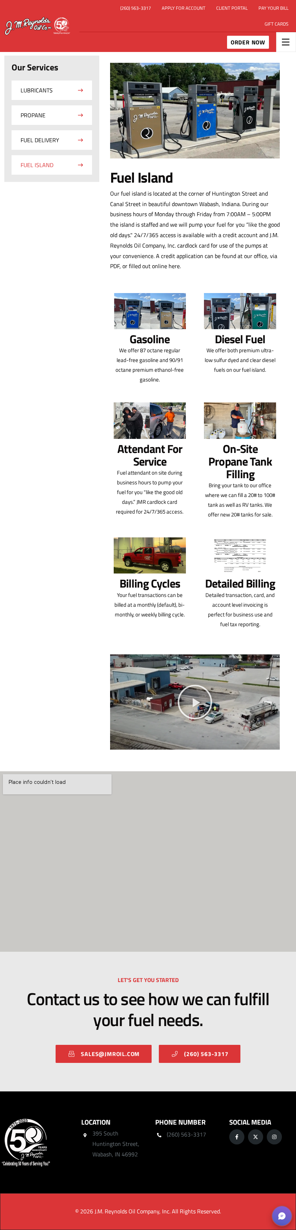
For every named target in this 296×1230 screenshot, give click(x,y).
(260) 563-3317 (135, 8)
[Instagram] (274, 1136)
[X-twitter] (255, 1136)
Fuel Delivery (40, 140)
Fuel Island (37, 165)
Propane (33, 115)
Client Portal (232, 8)
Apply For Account (183, 8)
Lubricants (37, 90)
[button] (195, 702)
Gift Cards (276, 23)
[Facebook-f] (236, 1136)
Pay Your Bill (273, 8)
